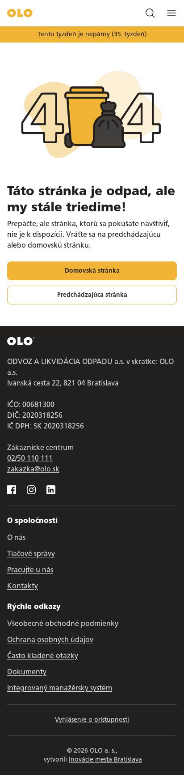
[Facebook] (12, 490)
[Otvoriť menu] (171, 13)
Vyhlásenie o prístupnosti (92, 720)
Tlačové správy (31, 553)
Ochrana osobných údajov (50, 639)
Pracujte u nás (30, 569)
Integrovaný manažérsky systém (59, 688)
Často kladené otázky (42, 655)
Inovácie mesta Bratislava (105, 759)
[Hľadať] (150, 13)
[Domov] (21, 13)
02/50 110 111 (30, 458)
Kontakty (22, 586)
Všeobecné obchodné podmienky (62, 623)
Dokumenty (26, 672)
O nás (16, 537)
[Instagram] (31, 490)
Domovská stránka (92, 270)
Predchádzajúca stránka (92, 295)
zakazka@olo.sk (33, 469)
